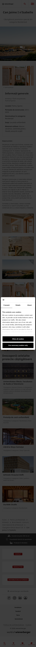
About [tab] (29, 305)
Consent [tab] (7, 305)
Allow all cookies (18, 339)
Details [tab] (18, 305)
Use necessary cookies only (18, 345)
